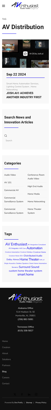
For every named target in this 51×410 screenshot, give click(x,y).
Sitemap (29, 402)
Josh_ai (41, 260)
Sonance (15, 267)
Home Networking (36, 201)
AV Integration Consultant (37, 245)
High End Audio (35, 186)
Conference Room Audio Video (36, 176)
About (5, 353)
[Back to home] (25, 5)
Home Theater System (34, 211)
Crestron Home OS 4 (16, 256)
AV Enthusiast (16, 244)
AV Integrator (14, 248)
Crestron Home (39, 252)
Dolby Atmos (13, 259)
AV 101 (7, 182)
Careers (5, 377)
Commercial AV (11, 190)
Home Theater (29, 259)
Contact (5, 383)
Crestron (6, 347)
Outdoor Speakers (22, 263)
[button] (3, 5)
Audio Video (10, 174)
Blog (4, 371)
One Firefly (18, 402)
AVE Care (22, 248)
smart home (25, 274)
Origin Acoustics (10, 263)
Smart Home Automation (38, 263)
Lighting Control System (18, 86)
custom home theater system (25, 270)
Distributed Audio (33, 255)
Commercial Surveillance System (13, 199)
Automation (34, 248)
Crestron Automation (12, 252)
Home (5, 341)
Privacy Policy (41, 402)
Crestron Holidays (26, 252)
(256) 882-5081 (25, 319)
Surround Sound (29, 267)
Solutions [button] (6, 359)
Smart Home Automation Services (22, 83)
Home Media (34, 193)
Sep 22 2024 (16, 74)
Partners (6, 365)
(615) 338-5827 (25, 330)
